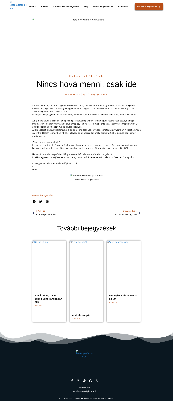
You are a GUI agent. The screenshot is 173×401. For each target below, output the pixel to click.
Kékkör (44, 7)
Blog (86, 7)
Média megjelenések (103, 7)
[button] (34, 201)
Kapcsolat (123, 7)
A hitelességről (81, 315)
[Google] (90, 381)
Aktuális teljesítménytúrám (66, 7)
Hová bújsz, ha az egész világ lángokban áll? (48, 299)
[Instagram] (78, 381)
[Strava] (97, 381)
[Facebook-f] (72, 381)
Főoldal (32, 7)
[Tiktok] (84, 381)
